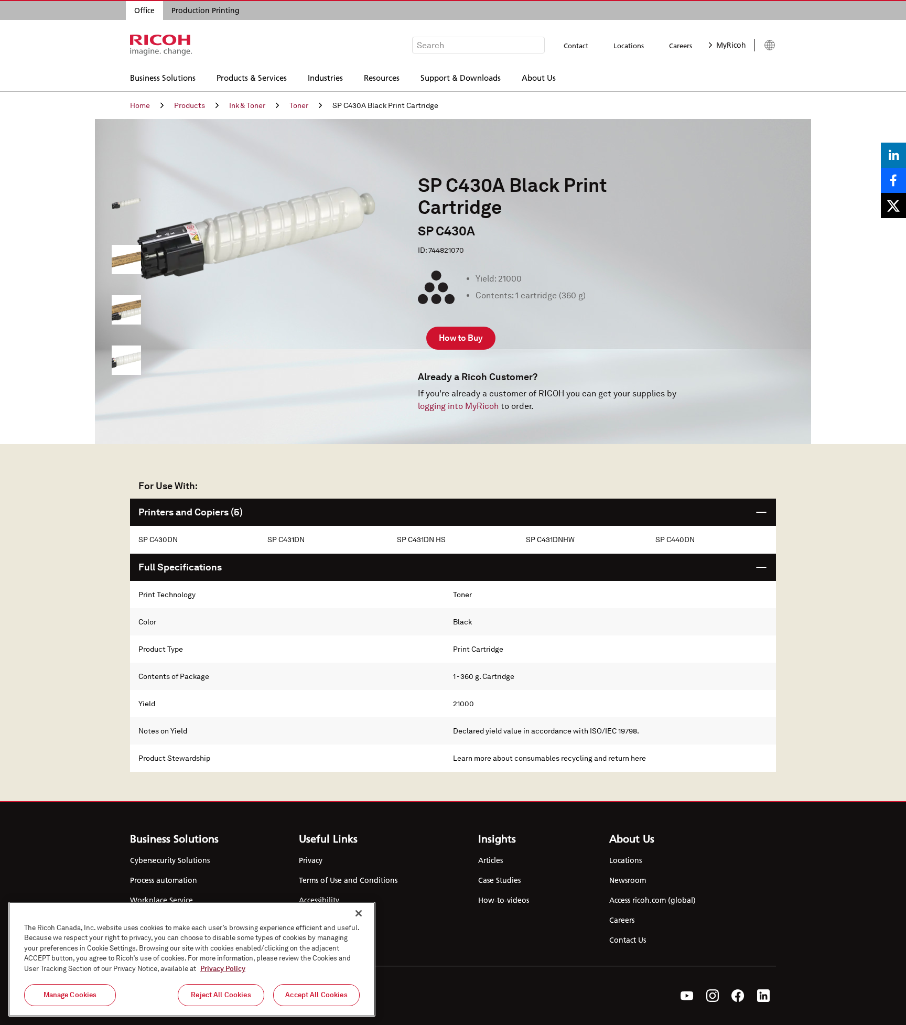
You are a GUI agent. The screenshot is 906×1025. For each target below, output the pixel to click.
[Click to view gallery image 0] (126, 209)
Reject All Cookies (221, 995)
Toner (298, 105)
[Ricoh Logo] (161, 45)
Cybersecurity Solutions (170, 860)
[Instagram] (712, 995)
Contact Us (627, 940)
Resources (382, 77)
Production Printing (205, 10)
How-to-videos (503, 900)
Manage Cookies (70, 995)
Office (144, 10)
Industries (325, 77)
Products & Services (252, 77)
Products (189, 105)
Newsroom (627, 880)
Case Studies (499, 880)
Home (140, 105)
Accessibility (319, 900)
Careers (680, 45)
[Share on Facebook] (893, 180)
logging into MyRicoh (458, 406)
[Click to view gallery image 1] (126, 259)
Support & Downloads (460, 77)
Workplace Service (161, 900)
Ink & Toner (247, 105)
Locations (628, 45)
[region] (191, 959)
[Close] (358, 913)
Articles (490, 860)
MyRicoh (731, 45)
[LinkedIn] (763, 995)
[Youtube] (687, 995)
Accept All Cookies (316, 995)
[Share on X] (893, 205)
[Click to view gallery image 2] (126, 310)
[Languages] (765, 45)
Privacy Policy (222, 969)
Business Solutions (163, 77)
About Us (539, 77)
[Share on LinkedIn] (893, 155)
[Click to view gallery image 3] (126, 360)
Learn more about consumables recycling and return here (549, 758)
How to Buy (461, 338)
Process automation (163, 880)
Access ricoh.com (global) (652, 900)
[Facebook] (738, 995)
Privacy (310, 860)
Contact (576, 45)
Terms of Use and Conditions (348, 880)
